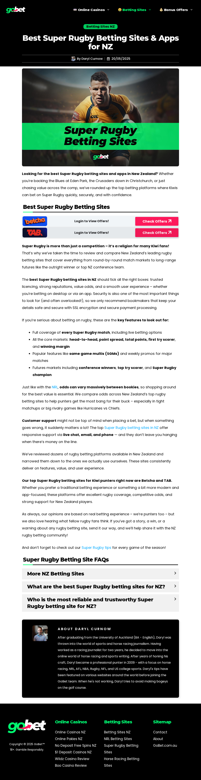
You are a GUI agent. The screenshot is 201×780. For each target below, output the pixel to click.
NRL (55, 387)
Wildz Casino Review (72, 758)
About (158, 739)
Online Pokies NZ (68, 739)
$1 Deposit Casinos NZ (73, 752)
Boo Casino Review (71, 765)
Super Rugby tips (96, 547)
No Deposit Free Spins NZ (75, 745)
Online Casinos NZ (70, 732)
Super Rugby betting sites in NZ (131, 427)
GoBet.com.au (165, 745)
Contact (160, 732)
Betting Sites (134, 10)
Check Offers (155, 221)
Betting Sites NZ (117, 732)
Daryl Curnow (92, 58)
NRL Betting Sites (118, 739)
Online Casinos (91, 10)
